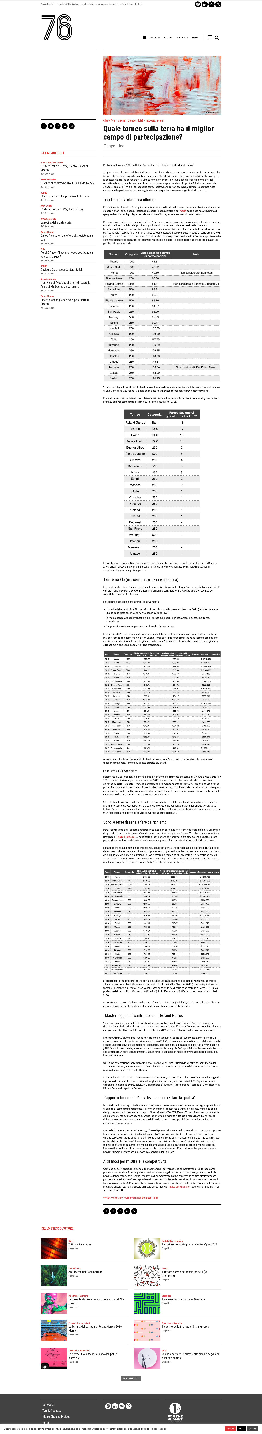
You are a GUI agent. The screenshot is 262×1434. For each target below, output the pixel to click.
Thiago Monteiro (125, 837)
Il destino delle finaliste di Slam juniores (185, 1326)
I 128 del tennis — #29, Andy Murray (62, 209)
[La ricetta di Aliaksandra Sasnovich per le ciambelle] (54, 1358)
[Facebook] (44, 126)
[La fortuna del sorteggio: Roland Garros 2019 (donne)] (54, 1330)
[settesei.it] (57, 27)
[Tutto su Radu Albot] (54, 1248)
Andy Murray (46, 206)
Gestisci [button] (252, 1428)
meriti (183, 211)
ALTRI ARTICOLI (130, 1378)
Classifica (109, 120)
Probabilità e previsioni (172, 1241)
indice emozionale (179, 1186)
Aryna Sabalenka (48, 219)
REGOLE (150, 120)
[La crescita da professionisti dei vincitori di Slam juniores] (54, 1303)
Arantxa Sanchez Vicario (52, 162)
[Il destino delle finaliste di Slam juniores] (147, 1330)
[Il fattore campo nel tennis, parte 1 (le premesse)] (147, 1275)
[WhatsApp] (72, 126)
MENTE (121, 120)
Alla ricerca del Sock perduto (85, 1272)
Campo (165, 1268)
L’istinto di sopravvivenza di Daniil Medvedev (67, 183)
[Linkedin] (205, 4)
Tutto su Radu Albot (80, 1244)
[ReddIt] (58, 126)
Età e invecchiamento (78, 1296)
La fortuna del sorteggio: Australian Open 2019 (189, 1244)
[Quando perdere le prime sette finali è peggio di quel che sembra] (147, 1358)
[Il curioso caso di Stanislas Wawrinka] (147, 1303)
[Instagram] (198, 4)
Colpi (43, 249)
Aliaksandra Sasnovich (78, 1350)
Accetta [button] (230, 1428)
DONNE (44, 193)
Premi (160, 120)
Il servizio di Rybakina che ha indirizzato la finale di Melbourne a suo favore (65, 284)
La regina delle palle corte (56, 222)
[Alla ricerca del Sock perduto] (54, 1275)
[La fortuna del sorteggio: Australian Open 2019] (147, 1248)
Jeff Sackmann (47, 174)
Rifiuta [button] (241, 1428)
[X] (218, 4)
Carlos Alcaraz (47, 232)
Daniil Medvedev (48, 179)
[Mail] (211, 4)
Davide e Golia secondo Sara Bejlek (62, 269)
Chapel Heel (114, 146)
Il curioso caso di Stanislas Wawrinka (183, 1299)
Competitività (135, 120)
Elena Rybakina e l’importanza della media (65, 196)
